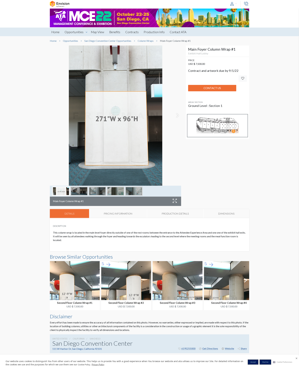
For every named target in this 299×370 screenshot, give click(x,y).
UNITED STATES (59, 338)
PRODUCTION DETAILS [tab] (175, 213)
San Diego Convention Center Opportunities (107, 41)
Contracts (132, 32)
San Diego (95, 338)
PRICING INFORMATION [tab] (118, 213)
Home (55, 32)
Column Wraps (146, 41)
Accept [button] (253, 362)
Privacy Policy (98, 364)
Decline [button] (265, 362)
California (79, 338)
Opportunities (74, 32)
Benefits (114, 32)
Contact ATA (178, 32)
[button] (282, 362)
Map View (97, 32)
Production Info (154, 32)
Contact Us (212, 88)
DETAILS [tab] (69, 213)
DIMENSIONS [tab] (226, 213)
